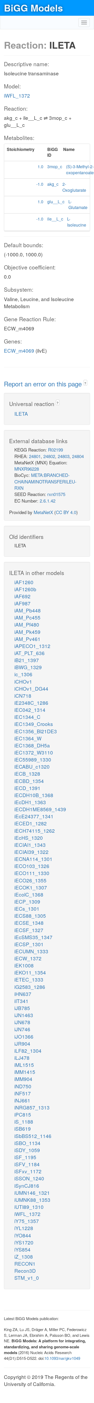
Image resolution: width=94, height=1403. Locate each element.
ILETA (21, 413)
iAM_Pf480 (26, 624)
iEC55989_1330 (32, 759)
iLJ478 (22, 1057)
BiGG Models (33, 7)
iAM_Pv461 (27, 638)
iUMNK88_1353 (32, 1199)
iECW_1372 (28, 958)
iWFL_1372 (17, 95)
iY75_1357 (26, 1220)
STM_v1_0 (26, 1277)
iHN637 (22, 993)
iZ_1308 (23, 1256)
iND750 (22, 1086)
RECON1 (25, 1263)
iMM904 (23, 1078)
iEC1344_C (27, 716)
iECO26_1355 (30, 880)
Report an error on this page (44, 383)
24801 (35, 456)
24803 (63, 456)
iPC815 (22, 1114)
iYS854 (22, 1249)
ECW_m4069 (19, 350)
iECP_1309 (27, 901)
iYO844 (22, 1235)
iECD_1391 (27, 787)
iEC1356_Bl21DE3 (35, 731)
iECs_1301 (26, 908)
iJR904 (22, 1043)
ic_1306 (23, 674)
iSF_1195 (25, 1156)
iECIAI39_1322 (31, 851)
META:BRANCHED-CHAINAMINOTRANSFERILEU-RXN (45, 481)
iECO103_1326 (31, 865)
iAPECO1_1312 (32, 645)
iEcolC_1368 (28, 894)
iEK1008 (24, 965)
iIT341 (21, 1000)
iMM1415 (24, 1071)
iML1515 (24, 1064)
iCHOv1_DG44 (31, 688)
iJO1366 (23, 1036)
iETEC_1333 (28, 979)
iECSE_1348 (29, 922)
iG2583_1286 (29, 986)
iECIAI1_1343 (30, 844)
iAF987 (22, 603)
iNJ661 (22, 1100)
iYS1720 (23, 1242)
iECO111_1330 (31, 872)
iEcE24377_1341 (34, 816)
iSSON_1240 (29, 1178)
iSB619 (22, 1128)
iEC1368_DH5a (32, 745)
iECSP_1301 (29, 944)
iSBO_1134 (27, 1142)
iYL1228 (23, 1227)
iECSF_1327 (28, 929)
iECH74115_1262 (34, 830)
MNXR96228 (26, 468)
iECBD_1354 (29, 780)
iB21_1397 (26, 659)
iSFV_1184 (27, 1164)
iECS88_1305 (30, 915)
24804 (78, 456)
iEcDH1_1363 (30, 801)
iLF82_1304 (28, 1050)
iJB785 (22, 1007)
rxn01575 (56, 494)
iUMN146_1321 (32, 1192)
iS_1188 (23, 1121)
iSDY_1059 (27, 1149)
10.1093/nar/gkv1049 (62, 1358)
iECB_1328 (27, 773)
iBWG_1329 (28, 666)
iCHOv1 (23, 681)
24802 (49, 456)
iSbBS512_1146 (32, 1135)
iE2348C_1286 (31, 702)
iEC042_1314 (29, 709)
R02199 (55, 449)
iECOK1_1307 (30, 887)
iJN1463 (23, 1014)
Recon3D (25, 1270)
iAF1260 (23, 581)
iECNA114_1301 (33, 858)
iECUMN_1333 (31, 951)
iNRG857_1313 (32, 1107)
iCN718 (22, 695)
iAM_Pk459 (27, 631)
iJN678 (22, 1022)
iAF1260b (25, 589)
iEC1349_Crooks (33, 723)
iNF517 (22, 1093)
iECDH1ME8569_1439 (40, 809)
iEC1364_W (28, 738)
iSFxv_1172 (28, 1171)
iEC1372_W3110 (33, 752)
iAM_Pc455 (27, 617)
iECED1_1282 (30, 823)
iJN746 (22, 1029)
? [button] (85, 383)
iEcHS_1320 (28, 837)
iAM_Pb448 (27, 610)
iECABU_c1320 (32, 766)
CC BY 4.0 (66, 512)
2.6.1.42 (47, 500)
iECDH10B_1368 (33, 794)
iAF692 (22, 596)
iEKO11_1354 (30, 972)
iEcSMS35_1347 (33, 936)
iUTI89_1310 (29, 1206)
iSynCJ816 (26, 1185)
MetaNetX (43, 512)
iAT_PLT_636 (29, 652)
